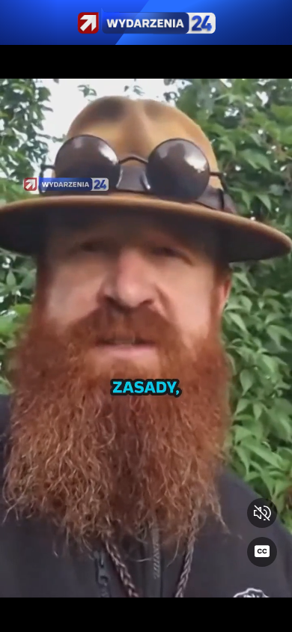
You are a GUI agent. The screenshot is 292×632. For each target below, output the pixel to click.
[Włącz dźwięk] (262, 513)
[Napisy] (262, 552)
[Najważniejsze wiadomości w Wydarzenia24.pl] (146, 22)
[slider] (146, 611)
